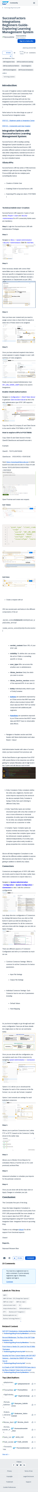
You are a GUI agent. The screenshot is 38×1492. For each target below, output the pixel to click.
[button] (10, 56)
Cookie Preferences (9, 1487)
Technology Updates (9, 76)
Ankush (21, 1229)
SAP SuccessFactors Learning (25, 61)
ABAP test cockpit (8, 1302)
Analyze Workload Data (9, 1308)
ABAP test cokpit (20, 1302)
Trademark (9, 1482)
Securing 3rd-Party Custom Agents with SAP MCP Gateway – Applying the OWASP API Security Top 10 (19, 1358)
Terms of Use (28, 1471)
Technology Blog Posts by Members (16, 1333)
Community (14, 3)
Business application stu (9, 1315)
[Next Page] (20, 1321)
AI (19, 1305)
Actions (13, 697)
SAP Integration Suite (8, 61)
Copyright (9, 1476)
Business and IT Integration (16, 1312)
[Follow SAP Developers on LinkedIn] (24, 1465)
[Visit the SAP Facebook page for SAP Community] (14, 1465)
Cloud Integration (26, 66)
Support (28, 1482)
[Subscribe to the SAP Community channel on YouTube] (21, 1465)
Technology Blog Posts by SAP (12, 7)
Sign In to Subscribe (26, 41)
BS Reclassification (24, 1308)
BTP (4, 1312)
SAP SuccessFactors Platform (11, 66)
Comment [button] (30, 1258)
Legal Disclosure (28, 1476)
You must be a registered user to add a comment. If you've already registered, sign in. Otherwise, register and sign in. (17, 1274)
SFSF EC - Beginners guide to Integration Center (18, 120)
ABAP (4, 1295)
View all (5, 1454)
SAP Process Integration (9, 70)
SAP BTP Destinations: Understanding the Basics (19, 1331)
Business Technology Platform (11, 1318)
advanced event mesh (9, 1305)
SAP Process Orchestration (26, 70)
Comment (9, 1282)
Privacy (9, 1471)
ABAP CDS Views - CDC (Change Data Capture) (15, 1298)
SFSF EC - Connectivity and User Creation (16, 126)
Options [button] (19, 44)
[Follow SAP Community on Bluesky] (17, 1465)
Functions (14, 715)
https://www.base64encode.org (18, 462)
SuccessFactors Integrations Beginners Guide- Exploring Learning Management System (17, 25)
